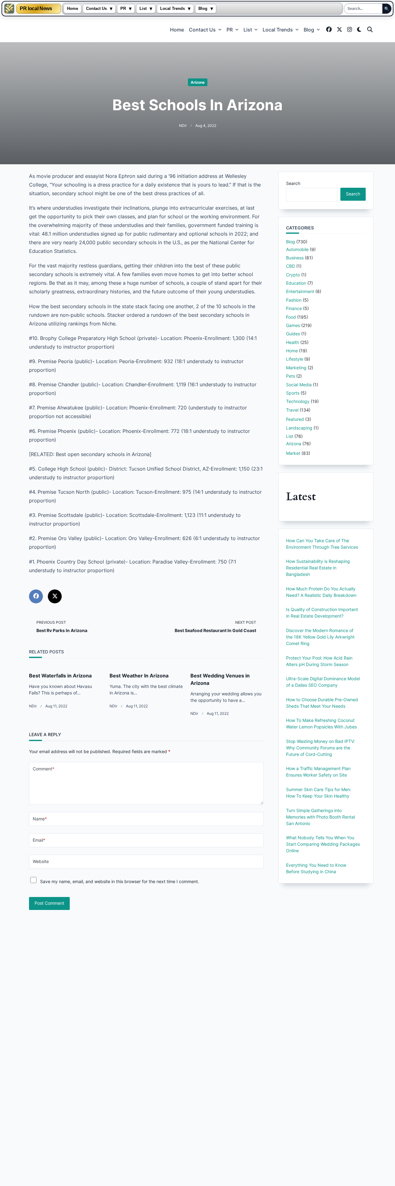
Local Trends (172, 8)
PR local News (36, 8)
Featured (295, 419)
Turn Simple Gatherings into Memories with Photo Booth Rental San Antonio (320, 817)
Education (296, 283)
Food (291, 317)
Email (39, 840)
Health (292, 342)
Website (41, 861)
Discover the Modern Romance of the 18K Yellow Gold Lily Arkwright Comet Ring (320, 637)
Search (293, 183)
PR (123, 8)
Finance (294, 308)
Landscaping (299, 427)
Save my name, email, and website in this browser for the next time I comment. (119, 881)
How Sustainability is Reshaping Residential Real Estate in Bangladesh (318, 568)
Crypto (293, 274)
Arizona (198, 82)
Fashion (293, 300)
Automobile (297, 249)
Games (293, 325)
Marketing (296, 367)
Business (295, 257)
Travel (292, 410)
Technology (298, 401)
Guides (293, 333)
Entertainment (300, 291)
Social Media (299, 384)
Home (72, 8)
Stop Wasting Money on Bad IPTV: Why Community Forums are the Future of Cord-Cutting (320, 748)
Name (40, 818)
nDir (183, 125)
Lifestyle (294, 359)
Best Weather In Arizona (139, 676)
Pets (290, 376)
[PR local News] (9, 9)
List (143, 8)
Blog (202, 8)
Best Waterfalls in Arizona (60, 676)
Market (293, 453)
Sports (292, 393)
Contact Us (96, 8)
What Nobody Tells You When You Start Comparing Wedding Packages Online (323, 844)
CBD (290, 266)
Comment (43, 768)
